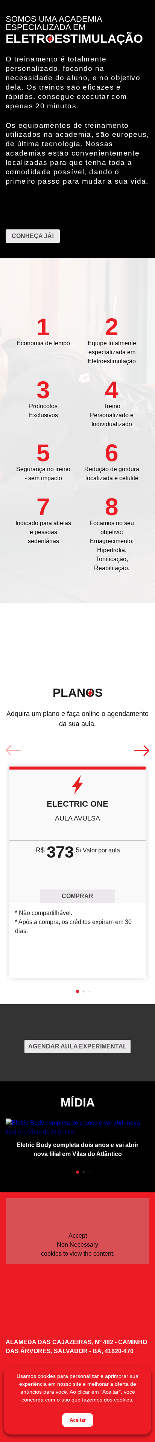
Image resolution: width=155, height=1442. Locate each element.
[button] (77, 991)
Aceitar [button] (78, 1420)
